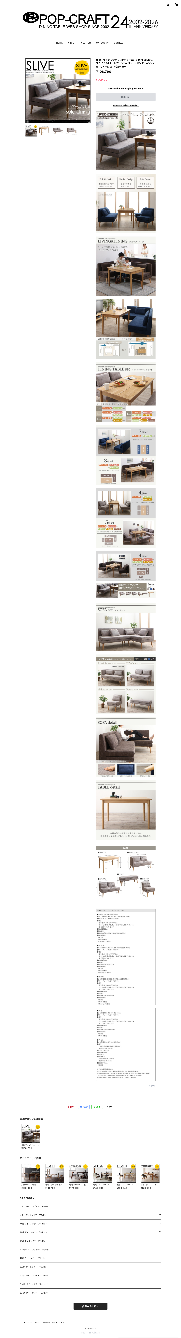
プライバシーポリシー (30, 1323)
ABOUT (72, 43)
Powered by (87, 1333)
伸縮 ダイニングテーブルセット (33, 1223)
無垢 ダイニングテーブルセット (33, 1232)
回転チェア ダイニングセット (32, 1258)
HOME (59, 43)
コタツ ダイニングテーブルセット (34, 1206)
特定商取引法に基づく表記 (53, 1323)
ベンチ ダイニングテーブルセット (34, 1249)
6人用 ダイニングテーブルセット (34, 1284)
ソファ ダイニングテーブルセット (34, 1215)
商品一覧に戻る (90, 1306)
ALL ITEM (86, 43)
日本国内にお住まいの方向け (126, 105)
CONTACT (119, 43)
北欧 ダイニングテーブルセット (33, 1241)
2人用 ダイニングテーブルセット (34, 1267)
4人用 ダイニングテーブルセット (34, 1275)
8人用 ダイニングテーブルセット (34, 1293)
